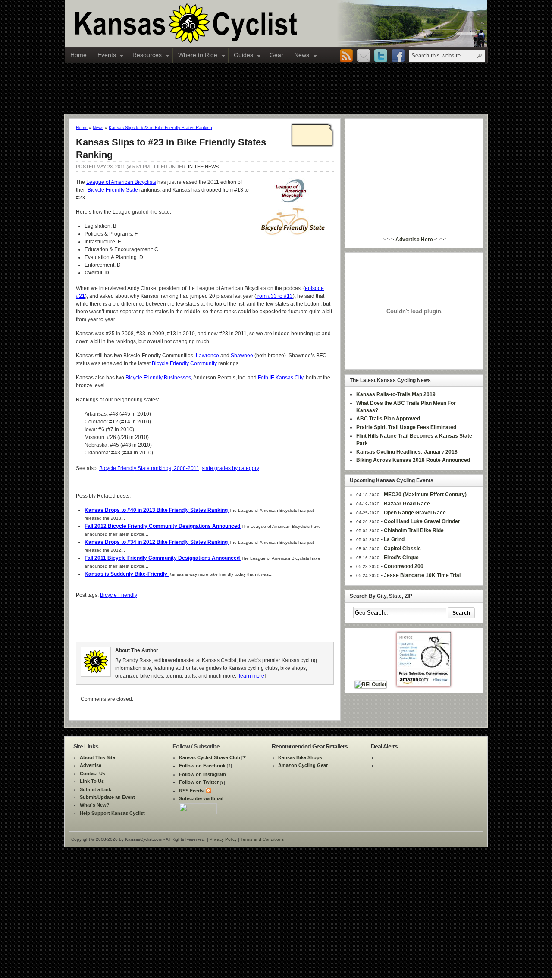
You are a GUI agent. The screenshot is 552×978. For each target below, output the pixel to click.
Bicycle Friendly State (113, 190)
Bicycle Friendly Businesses (158, 378)
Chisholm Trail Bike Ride (414, 530)
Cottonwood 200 (403, 566)
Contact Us (92, 773)
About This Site (97, 757)
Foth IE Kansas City (280, 378)
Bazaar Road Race (407, 504)
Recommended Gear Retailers (310, 746)
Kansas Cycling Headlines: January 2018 (407, 452)
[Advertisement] (276, 88)
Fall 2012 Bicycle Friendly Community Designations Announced (163, 526)
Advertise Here (414, 240)
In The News (203, 166)
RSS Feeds (191, 790)
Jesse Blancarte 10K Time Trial (422, 575)
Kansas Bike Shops (300, 757)
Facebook (398, 56)
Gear (276, 54)
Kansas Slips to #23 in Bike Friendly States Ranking (160, 127)
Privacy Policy (223, 839)
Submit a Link (95, 789)
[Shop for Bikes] (424, 684)
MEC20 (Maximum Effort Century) (425, 495)
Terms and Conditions (262, 839)
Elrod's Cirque (401, 558)
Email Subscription (363, 56)
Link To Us (92, 781)
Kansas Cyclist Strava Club (209, 757)
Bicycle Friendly (118, 595)
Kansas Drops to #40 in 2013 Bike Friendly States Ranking (157, 510)
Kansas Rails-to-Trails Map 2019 (396, 394)
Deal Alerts (384, 746)
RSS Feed (346, 56)
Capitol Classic (402, 549)
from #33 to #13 (274, 296)
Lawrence (207, 356)
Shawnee (242, 356)
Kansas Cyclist (222, 23)
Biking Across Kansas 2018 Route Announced (413, 460)
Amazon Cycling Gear (303, 765)
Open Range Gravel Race (415, 513)
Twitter (381, 56)
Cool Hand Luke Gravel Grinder (422, 521)
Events (104, 55)
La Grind (394, 539)
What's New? (95, 805)
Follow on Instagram (202, 774)
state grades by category (230, 468)
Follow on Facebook (202, 765)
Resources (144, 55)
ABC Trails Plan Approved (388, 419)
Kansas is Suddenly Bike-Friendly (127, 574)
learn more (251, 676)
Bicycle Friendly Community (184, 363)
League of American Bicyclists (121, 182)
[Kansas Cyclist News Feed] (208, 790)
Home (78, 54)
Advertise (90, 765)
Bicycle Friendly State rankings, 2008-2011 (149, 468)
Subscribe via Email (201, 798)
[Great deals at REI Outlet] (370, 684)
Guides (241, 55)
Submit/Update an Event (107, 797)
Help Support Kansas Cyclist (112, 813)
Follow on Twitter (199, 782)
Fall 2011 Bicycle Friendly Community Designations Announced (163, 558)
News (299, 55)
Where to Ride (195, 55)
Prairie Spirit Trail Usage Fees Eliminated (406, 427)
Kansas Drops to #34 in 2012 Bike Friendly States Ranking (157, 542)
